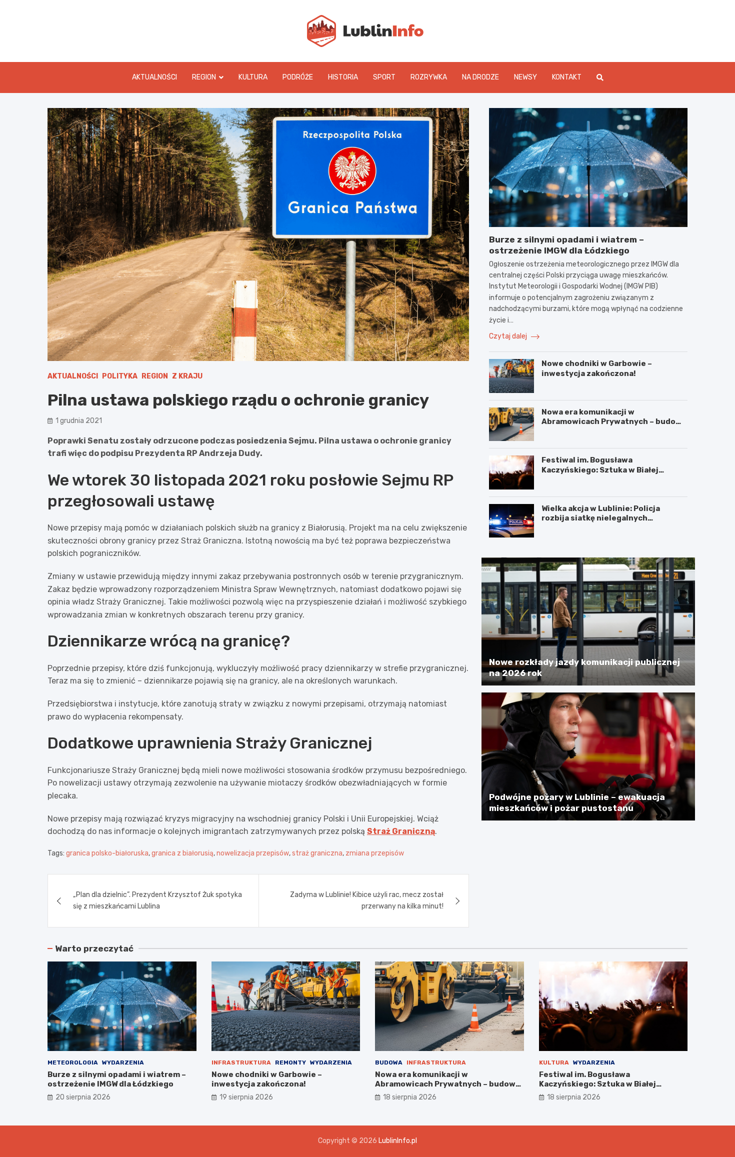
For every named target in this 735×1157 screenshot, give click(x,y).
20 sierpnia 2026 (83, 1097)
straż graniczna (317, 853)
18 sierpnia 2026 (409, 1097)
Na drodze (480, 77)
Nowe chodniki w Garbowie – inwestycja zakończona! (597, 368)
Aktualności (154, 77)
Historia (343, 77)
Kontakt (567, 77)
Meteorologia (73, 1062)
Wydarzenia (123, 1062)
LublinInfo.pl (397, 1140)
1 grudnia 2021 (79, 420)
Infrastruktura (241, 1062)
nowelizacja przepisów (252, 853)
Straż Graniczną (401, 831)
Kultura (253, 77)
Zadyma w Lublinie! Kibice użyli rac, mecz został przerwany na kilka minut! (367, 900)
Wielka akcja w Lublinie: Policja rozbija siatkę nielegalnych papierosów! (601, 518)
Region (204, 77)
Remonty (290, 1062)
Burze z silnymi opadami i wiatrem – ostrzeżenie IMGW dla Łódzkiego (117, 1079)
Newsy (525, 77)
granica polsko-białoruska (107, 853)
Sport (384, 77)
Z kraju (187, 376)
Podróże (297, 77)
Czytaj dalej (508, 336)
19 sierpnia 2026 (246, 1097)
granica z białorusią (183, 853)
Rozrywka (428, 77)
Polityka (120, 376)
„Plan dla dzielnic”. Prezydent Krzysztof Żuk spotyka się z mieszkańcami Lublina (157, 900)
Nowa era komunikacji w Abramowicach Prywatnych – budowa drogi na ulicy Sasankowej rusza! (614, 422)
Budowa (388, 1062)
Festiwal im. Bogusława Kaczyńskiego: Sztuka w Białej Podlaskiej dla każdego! (600, 470)
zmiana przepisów (375, 853)
